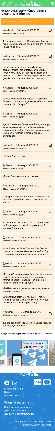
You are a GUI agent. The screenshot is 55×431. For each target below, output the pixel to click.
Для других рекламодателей (19, 414)
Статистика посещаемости (18, 407)
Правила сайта (12, 395)
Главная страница (13, 388)
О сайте (8, 392)
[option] (27, 353)
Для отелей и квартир (15, 410)
